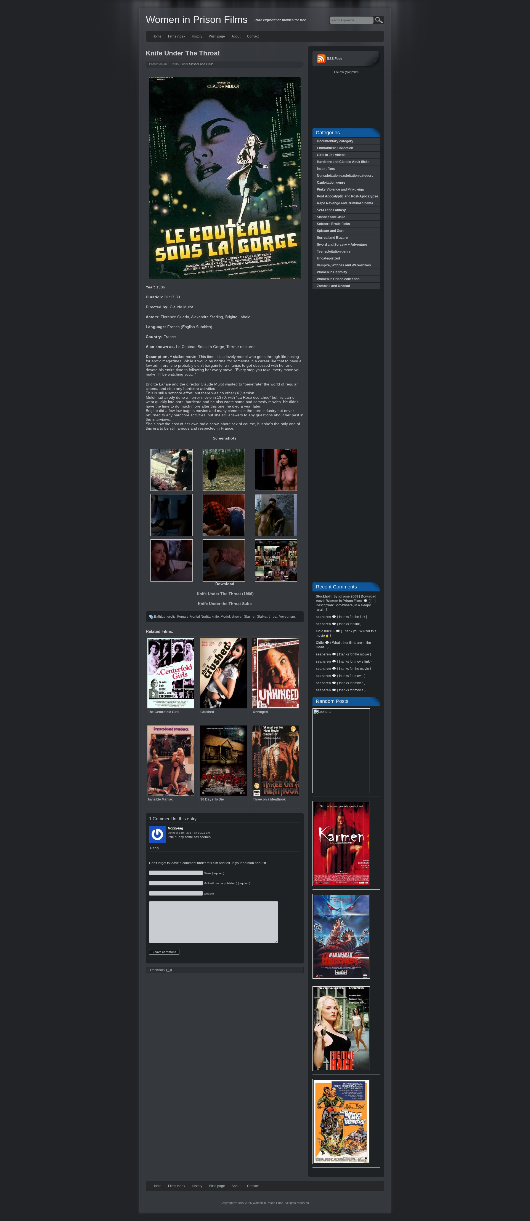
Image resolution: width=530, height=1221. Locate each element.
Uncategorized (328, 258)
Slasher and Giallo (201, 64)
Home (156, 36)
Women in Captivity (332, 272)
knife (215, 616)
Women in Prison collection (338, 279)
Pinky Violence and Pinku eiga (340, 189)
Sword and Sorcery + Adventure (342, 245)
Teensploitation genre (334, 251)
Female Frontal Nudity (193, 616)
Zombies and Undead (333, 286)
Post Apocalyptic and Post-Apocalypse (347, 196)
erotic (171, 616)
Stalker (262, 616)
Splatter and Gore (330, 231)
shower (237, 616)
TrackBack (161, 970)
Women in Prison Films (197, 19)
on (195, 832)
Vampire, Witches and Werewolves (344, 265)
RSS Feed (334, 59)
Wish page (217, 36)
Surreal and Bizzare (332, 238)
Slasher (249, 616)
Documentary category (335, 141)
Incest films (326, 169)
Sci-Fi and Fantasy (331, 210)
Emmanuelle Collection (335, 148)
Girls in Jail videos (331, 155)
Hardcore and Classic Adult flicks (343, 162)
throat (273, 616)
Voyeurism (287, 616)
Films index (176, 36)
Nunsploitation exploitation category (345, 176)
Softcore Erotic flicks (333, 224)
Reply (154, 848)
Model (225, 616)
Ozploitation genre (331, 182)
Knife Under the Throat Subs (225, 603)
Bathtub (160, 616)
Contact (253, 36)
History (197, 36)
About (236, 36)
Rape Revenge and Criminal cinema (345, 203)
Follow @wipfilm (346, 72)
